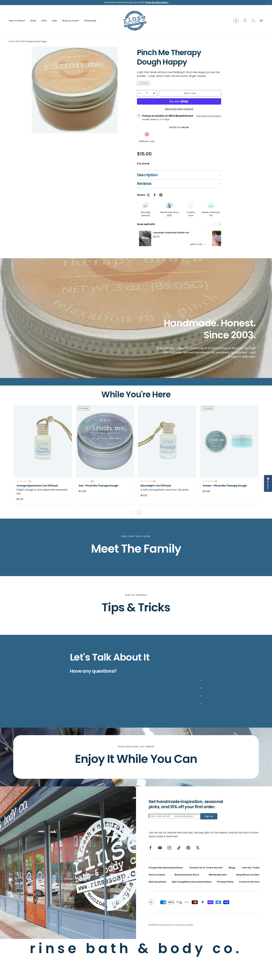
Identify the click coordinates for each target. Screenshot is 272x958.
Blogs (232, 867)
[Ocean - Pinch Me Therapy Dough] (229, 441)
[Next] (219, 224)
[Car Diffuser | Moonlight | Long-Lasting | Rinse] (167, 441)
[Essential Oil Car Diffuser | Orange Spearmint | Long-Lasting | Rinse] (43, 441)
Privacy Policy (225, 881)
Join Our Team (250, 867)
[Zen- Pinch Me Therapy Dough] (105, 441)
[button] (261, 20)
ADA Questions (157, 881)
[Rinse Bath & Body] (68, 862)
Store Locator (157, 874)
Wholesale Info (218, 874)
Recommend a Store (187, 874)
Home (11, 41)
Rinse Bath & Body (165, 925)
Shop (33, 20)
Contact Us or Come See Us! (206, 867)
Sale (54, 20)
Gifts (44, 20)
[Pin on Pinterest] (161, 195)
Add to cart (190, 93)
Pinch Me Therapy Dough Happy (31, 41)
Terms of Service (249, 881)
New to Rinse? (17, 20)
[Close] (269, 3)
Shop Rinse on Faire (247, 874)
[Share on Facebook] (154, 195)
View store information (208, 115)
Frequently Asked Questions (166, 867)
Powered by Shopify (184, 925)
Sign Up (209, 816)
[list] (75, 90)
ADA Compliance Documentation (192, 881)
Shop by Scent (70, 20)
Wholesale (90, 20)
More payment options (179, 109)
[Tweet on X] (148, 195)
